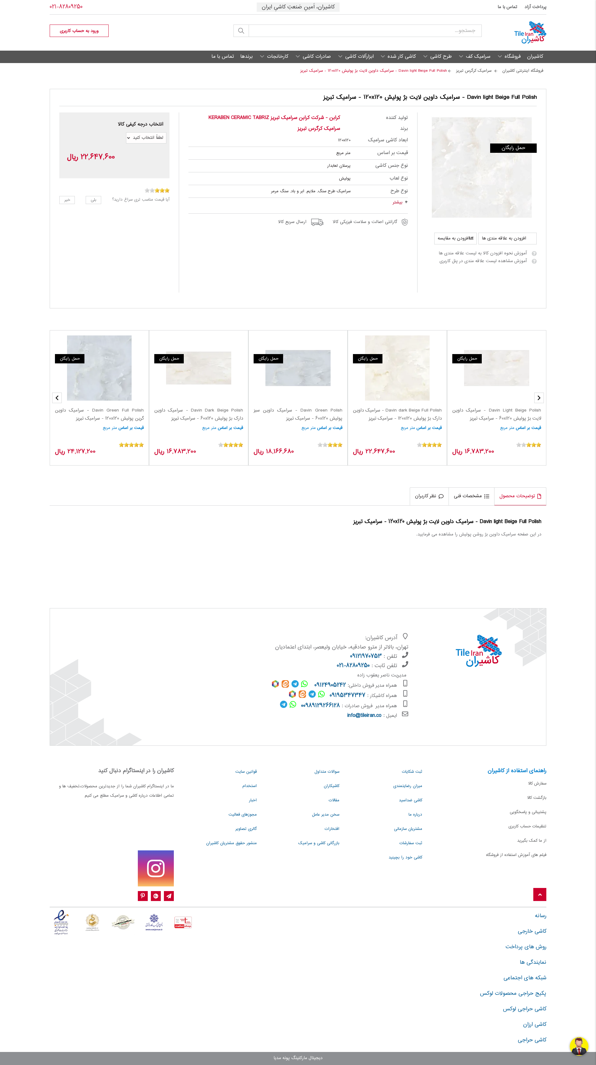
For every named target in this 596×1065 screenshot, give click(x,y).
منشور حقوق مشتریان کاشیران (231, 843)
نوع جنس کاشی (391, 166)
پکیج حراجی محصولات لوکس (513, 993)
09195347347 (347, 695)
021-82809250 (66, 7)
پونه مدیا (281, 1058)
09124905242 (330, 685)
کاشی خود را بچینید (405, 857)
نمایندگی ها (533, 962)
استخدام (249, 786)
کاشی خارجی (532, 931)
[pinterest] (143, 896)
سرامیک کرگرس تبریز (319, 129)
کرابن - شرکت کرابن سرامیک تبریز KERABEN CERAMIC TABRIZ (274, 118)
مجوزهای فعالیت (242, 814)
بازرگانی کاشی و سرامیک (318, 843)
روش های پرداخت (526, 947)
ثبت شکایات (412, 771)
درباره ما (415, 814)
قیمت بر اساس (392, 153)
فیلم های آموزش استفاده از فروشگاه (516, 855)
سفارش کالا (537, 783)
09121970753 (366, 656)
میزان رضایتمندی (407, 786)
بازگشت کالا (536, 797)
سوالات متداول (326, 771)
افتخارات (332, 829)
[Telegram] (169, 896)
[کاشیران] (514, 32)
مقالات (334, 800)
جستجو (241, 31)
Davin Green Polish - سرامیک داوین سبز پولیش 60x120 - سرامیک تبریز (298, 415)
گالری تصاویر (246, 829)
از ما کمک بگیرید (531, 840)
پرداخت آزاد (535, 7)
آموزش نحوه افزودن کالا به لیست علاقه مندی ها (483, 253)
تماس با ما (507, 7)
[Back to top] (539, 895)
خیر (67, 200)
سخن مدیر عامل (325, 814)
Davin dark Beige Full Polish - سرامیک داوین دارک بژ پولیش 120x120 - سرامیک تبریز (397, 415)
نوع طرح (399, 191)
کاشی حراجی (532, 1040)
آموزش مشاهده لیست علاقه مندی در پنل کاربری (483, 261)
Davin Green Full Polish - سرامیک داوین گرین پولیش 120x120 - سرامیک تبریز (99, 415)
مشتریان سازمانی (408, 829)
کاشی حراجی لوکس (524, 1009)
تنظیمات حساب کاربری (527, 826)
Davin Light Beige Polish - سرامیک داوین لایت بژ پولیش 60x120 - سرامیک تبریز (496, 415)
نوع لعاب (399, 178)
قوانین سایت (246, 771)
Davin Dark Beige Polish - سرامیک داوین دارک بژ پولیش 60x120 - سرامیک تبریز (198, 415)
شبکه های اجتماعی (524, 978)
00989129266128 (320, 706)
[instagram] (156, 868)
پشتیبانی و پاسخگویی (528, 812)
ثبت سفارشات (411, 843)
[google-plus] (156, 896)
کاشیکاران (331, 786)
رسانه (540, 916)
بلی (93, 200)
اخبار (253, 800)
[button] (57, 398)
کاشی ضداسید (410, 800)
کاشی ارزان (534, 1024)
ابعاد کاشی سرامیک (388, 140)
